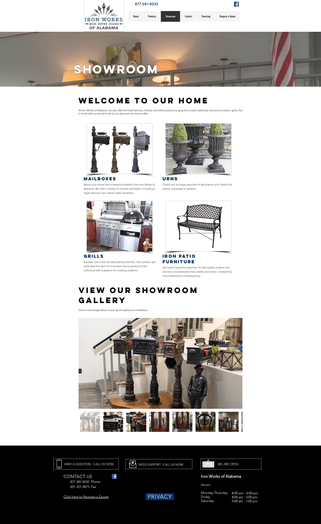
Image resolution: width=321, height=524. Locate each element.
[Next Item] (235, 363)
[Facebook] (236, 4)
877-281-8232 (146, 4)
